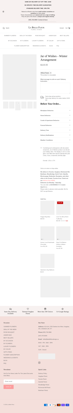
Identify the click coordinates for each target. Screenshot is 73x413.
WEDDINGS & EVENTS (39, 46)
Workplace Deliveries (47, 110)
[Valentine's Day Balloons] (47, 261)
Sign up (8, 387)
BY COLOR (50, 40)
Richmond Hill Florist (44, 387)
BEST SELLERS (64, 35)
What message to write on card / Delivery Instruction (53, 80)
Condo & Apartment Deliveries (49, 120)
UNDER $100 (52, 35)
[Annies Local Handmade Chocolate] (47, 233)
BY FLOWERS (24, 40)
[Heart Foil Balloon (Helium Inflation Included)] (63, 233)
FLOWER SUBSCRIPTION (21, 46)
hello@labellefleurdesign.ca (51, 339)
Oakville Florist (42, 382)
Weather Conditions (46, 140)
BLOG (51, 46)
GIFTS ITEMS (61, 40)
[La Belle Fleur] (36, 28)
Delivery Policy (42, 373)
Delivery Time (44, 130)
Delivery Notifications (47, 135)
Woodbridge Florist (43, 384)
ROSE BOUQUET (40, 35)
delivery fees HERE (49, 180)
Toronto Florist (42, 379)
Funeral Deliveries (46, 125)
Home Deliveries (45, 115)
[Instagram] (3, 11)
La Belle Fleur (10, 404)
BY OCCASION (12, 40)
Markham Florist (43, 390)
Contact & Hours (43, 19)
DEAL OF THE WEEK (26, 35)
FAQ (57, 46)
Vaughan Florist (42, 376)
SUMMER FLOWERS (10, 35)
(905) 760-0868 (32, 19)
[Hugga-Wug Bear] (47, 208)
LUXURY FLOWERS (37, 40)
